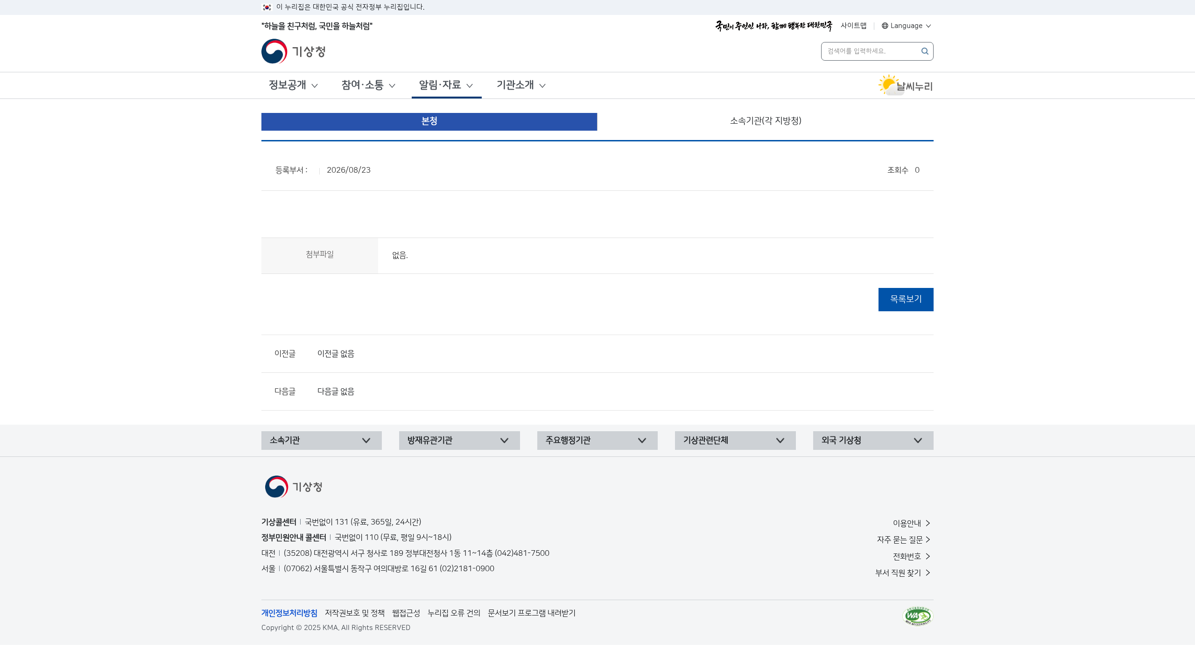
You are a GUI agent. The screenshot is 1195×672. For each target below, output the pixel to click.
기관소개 (515, 85)
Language (907, 26)
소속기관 (285, 440)
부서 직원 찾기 (899, 573)
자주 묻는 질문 (900, 540)
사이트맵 (854, 26)
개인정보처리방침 (289, 613)
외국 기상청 (841, 440)
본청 (429, 121)
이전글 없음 (335, 354)
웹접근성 (406, 613)
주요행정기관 (568, 440)
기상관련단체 (705, 440)
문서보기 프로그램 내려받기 (532, 613)
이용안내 (908, 523)
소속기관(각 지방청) (765, 121)
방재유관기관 (430, 440)
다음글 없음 (335, 391)
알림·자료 (440, 85)
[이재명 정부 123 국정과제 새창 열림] (774, 26)
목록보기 (906, 299)
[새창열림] (906, 85)
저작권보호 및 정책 (355, 613)
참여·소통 (363, 85)
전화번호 (908, 557)
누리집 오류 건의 (454, 613)
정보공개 (287, 85)
